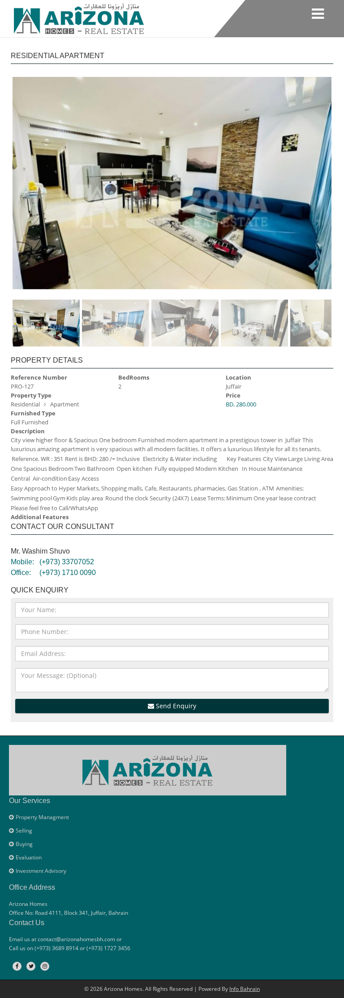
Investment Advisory (41, 871)
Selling (24, 830)
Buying (24, 844)
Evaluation (29, 857)
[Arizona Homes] (79, 17)
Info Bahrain (244, 989)
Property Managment (42, 817)
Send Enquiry (175, 706)
